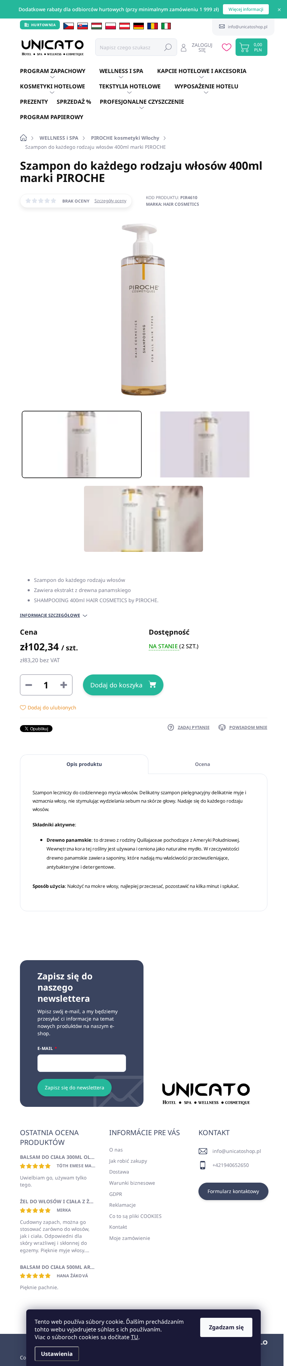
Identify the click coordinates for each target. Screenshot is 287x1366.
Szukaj (168, 47)
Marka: (172, 204)
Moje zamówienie (129, 1238)
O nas (116, 1149)
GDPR (115, 1194)
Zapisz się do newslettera (74, 1087)
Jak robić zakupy (128, 1160)
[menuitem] (59, 71)
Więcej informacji (246, 9)
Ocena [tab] (202, 764)
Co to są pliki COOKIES (135, 1216)
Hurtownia (43, 24)
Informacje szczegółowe (50, 615)
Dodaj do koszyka (116, 685)
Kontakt (118, 1226)
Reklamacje (122, 1204)
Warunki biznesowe (132, 1182)
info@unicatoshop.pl (236, 1151)
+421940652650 (230, 1165)
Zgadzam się (226, 1327)
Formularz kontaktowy (233, 1191)
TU (134, 1337)
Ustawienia (57, 1354)
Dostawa (119, 1171)
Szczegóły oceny (110, 201)
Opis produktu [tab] (84, 764)
